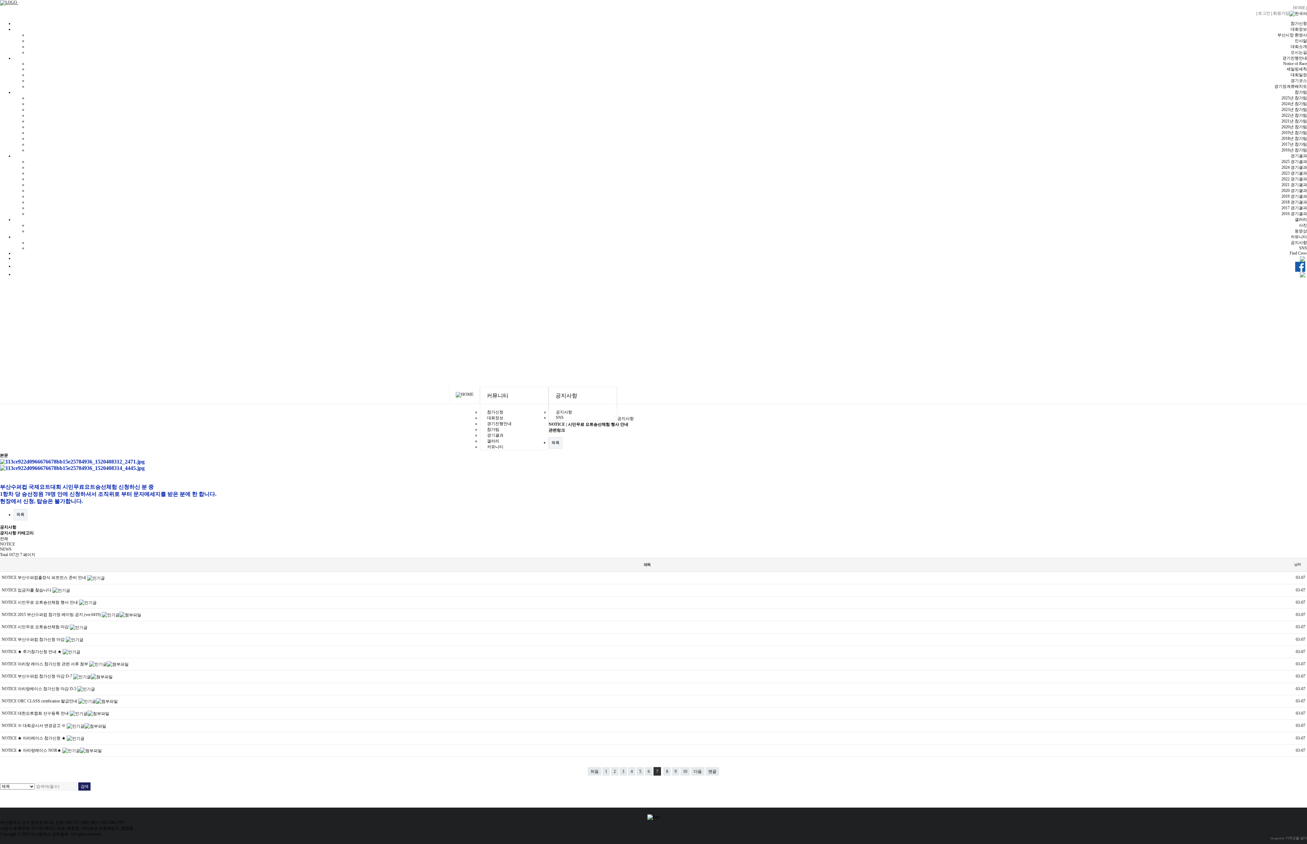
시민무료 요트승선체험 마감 (44, 626)
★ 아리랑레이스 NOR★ (40, 750)
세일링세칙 (1297, 69)
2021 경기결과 (1294, 184)
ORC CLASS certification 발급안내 (48, 701)
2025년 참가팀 (1294, 98)
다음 (698, 771)
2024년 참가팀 (1294, 103)
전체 (4, 538)
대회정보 (1299, 29)
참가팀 (1301, 92)
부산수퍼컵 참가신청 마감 (42, 639)
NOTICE (7, 544)
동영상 (1301, 231)
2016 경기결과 (1294, 213)
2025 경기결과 (1294, 161)
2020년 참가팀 (1294, 127)
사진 (1303, 225)
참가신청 (1299, 23)
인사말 (1301, 40)
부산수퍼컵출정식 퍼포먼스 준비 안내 (52, 577)
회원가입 (1281, 13)
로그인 (1264, 13)
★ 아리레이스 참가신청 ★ (42, 738)
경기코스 (1299, 80)
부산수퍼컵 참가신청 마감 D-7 (45, 676)
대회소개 (1299, 46)
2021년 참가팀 (1294, 121)
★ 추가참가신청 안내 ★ (40, 651)
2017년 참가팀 (1294, 144)
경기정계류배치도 (1290, 86)
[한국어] (1298, 14)
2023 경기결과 (1294, 173)
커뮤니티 (1299, 236)
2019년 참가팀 (1294, 132)
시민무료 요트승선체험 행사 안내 (48, 602)
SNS (1303, 248)
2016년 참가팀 (1294, 150)
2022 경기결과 (1294, 179)
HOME (1299, 7)
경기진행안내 (1294, 58)
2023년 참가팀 (1294, 109)
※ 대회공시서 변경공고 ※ (42, 725)
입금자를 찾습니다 (35, 590)
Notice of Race (1295, 63)
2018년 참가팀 (1294, 138)
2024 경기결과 (1294, 167)
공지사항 (1299, 242)
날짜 (1297, 564)
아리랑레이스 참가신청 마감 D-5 (47, 688)
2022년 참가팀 (1294, 115)
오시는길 (1299, 52)
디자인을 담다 (1289, 838)
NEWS (6, 549)
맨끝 (712, 771)
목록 (555, 442)
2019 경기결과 (1294, 196)
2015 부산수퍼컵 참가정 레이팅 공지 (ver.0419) (60, 614)
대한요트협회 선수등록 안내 (44, 713)
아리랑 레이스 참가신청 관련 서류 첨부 (53, 664)
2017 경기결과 (1294, 208)
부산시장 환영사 (1292, 35)
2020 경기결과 (1294, 190)
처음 (595, 771)
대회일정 (1299, 74)
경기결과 (1299, 155)
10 (685, 771)
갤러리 (1301, 219)
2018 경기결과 (1294, 202)
